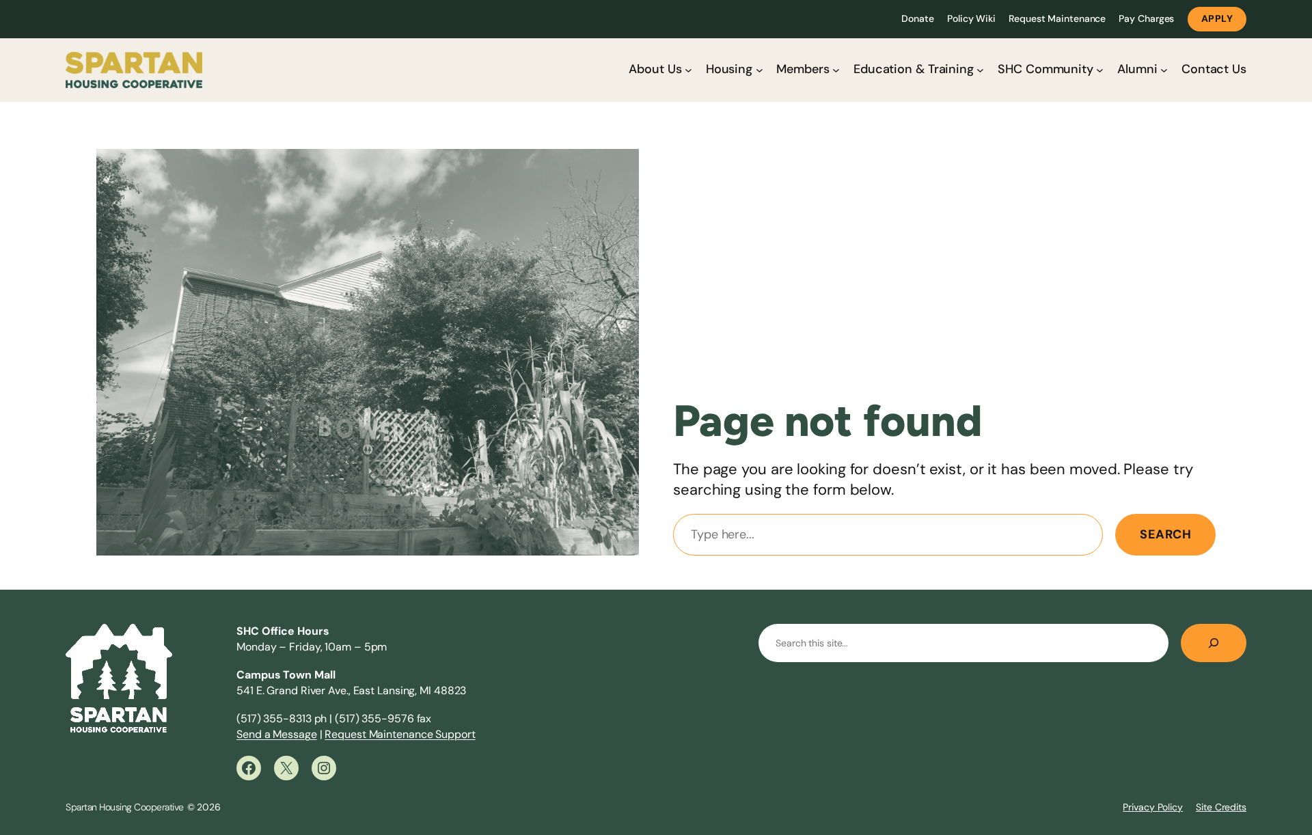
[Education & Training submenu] (980, 70)
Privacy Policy (1153, 807)
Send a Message (276, 734)
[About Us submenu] (688, 70)
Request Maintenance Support (400, 734)
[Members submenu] (836, 70)
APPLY (1217, 18)
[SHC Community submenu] (1100, 70)
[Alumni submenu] (1164, 70)
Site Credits (1221, 807)
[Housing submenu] (759, 70)
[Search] (1213, 643)
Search (1165, 534)
